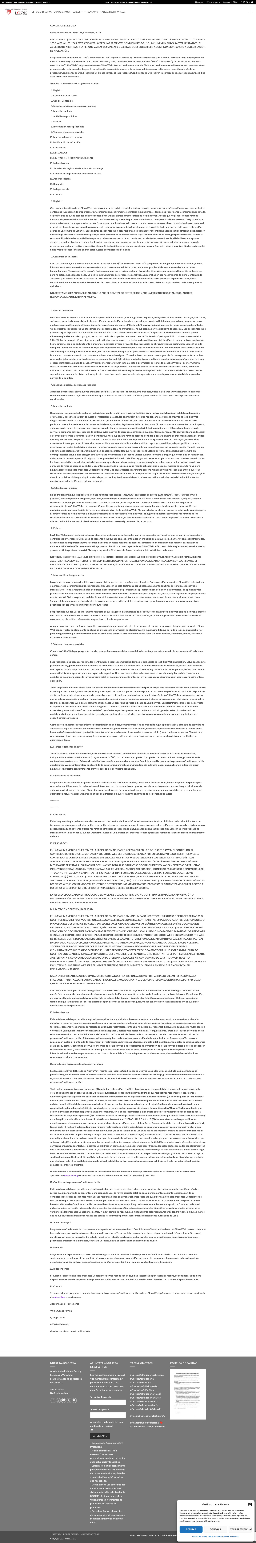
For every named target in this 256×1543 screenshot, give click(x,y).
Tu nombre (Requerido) (100, 1397)
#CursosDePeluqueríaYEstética (147, 1374)
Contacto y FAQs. (230, 2)
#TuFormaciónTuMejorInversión (147, 1426)
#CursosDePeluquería (142, 1378)
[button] (250, 1504)
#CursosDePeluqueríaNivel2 (145, 1393)
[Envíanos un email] (247, 2)
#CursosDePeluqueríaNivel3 (145, 1397)
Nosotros (199, 2)
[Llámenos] (249, 2)
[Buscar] (33, 12)
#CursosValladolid (139, 1409)
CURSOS (76, 12)
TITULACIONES (91, 12)
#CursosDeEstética (140, 1382)
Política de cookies (199, 1536)
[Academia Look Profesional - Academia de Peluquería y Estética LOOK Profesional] (14, 12)
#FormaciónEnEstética (142, 1390)
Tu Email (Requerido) (99, 1409)
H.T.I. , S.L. (71, 1538)
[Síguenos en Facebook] (241, 2)
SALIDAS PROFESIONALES (113, 12)
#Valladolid (155, 1409)
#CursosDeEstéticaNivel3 (143, 1401)
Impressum (234, 1536)
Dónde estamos (213, 2)
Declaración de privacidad (218, 1536)
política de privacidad (101, 1425)
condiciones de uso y (112, 1422)
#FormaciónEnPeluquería (143, 1386)
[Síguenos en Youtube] (252, 2)
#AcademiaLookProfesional (144, 1422)
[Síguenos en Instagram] (244, 2)
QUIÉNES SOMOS (44, 12)
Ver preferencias (241, 1529)
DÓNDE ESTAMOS (62, 12)
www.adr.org (71, 1175)
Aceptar (191, 1529)
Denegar (215, 1529)
